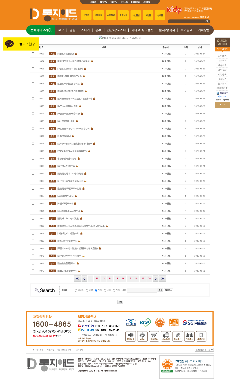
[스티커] (85, 34)
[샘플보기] (222, 80)
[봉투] (98, 34)
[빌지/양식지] (167, 34)
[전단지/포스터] (116, 34)
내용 (109, 290)
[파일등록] (222, 76)
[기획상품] (204, 34)
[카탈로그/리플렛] (142, 34)
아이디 (81, 290)
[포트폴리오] (222, 90)
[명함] (72, 34)
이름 (91, 290)
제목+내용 (121, 290)
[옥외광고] (186, 34)
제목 (100, 290)
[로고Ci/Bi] (61, 34)
